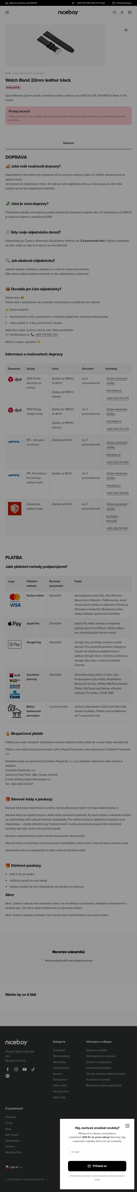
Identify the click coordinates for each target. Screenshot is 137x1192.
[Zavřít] (127, 1125)
